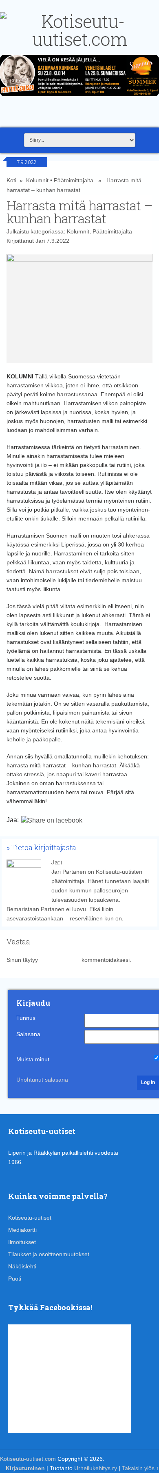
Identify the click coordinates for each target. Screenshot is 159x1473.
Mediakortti (22, 1230)
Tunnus (25, 1018)
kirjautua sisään (60, 960)
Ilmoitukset (22, 1242)
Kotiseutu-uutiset (29, 1217)
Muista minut (32, 1059)
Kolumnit (37, 180)
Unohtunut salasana (42, 1079)
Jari (40, 241)
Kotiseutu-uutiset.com (28, 1459)
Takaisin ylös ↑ (140, 1468)
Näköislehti (22, 1266)
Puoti (14, 1278)
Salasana (28, 1034)
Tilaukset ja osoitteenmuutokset (48, 1254)
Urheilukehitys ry (95, 1468)
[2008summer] (79, 98)
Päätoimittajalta (73, 180)
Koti (11, 180)
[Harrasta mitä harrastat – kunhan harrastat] (80, 308)
